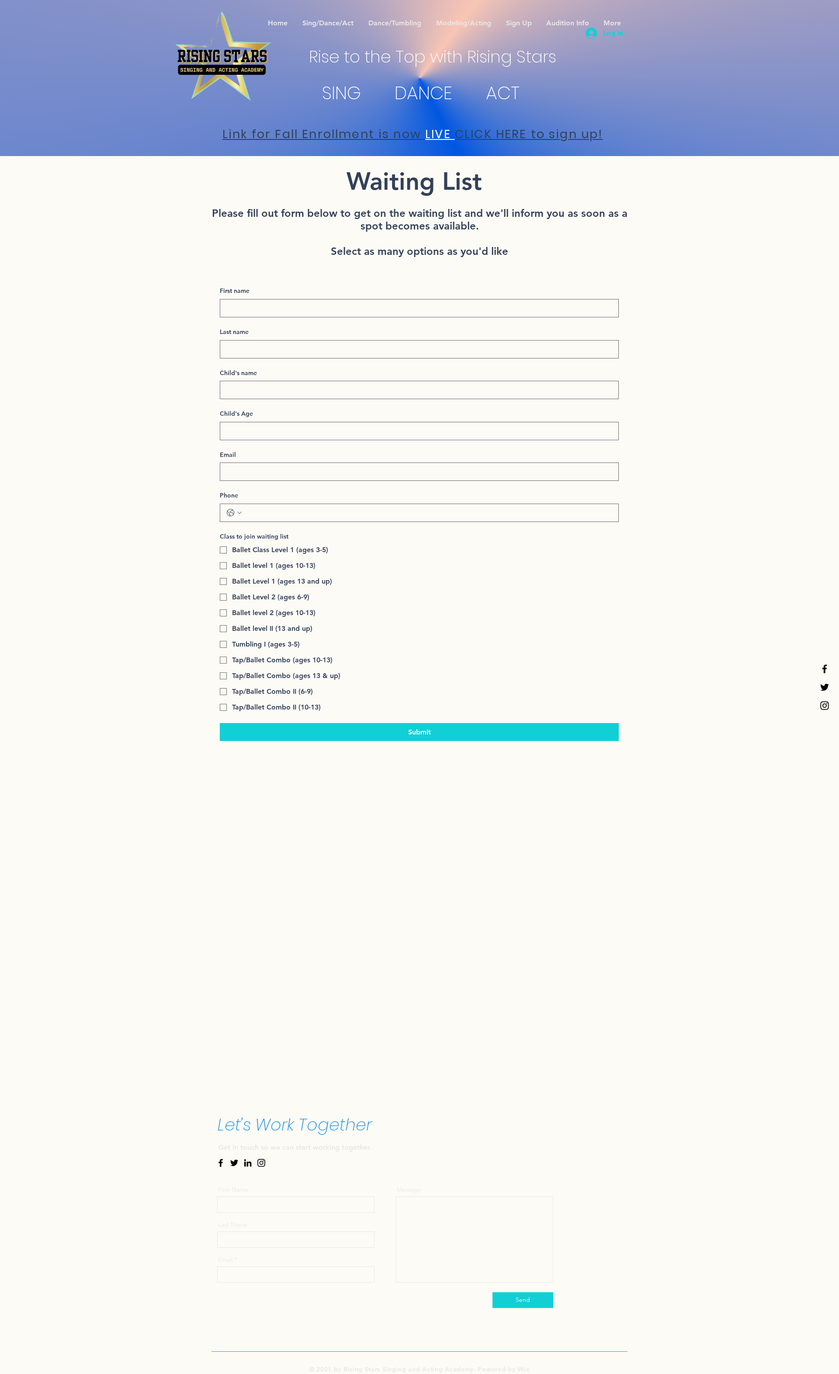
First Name (233, 1189)
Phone (229, 495)
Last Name (232, 1224)
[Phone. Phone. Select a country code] (234, 513)
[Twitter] (824, 687)
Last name (234, 332)
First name (235, 291)
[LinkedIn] (248, 1163)
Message (409, 1189)
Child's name (238, 373)
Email (228, 455)
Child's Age (236, 413)
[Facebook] (824, 669)
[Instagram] (824, 705)
